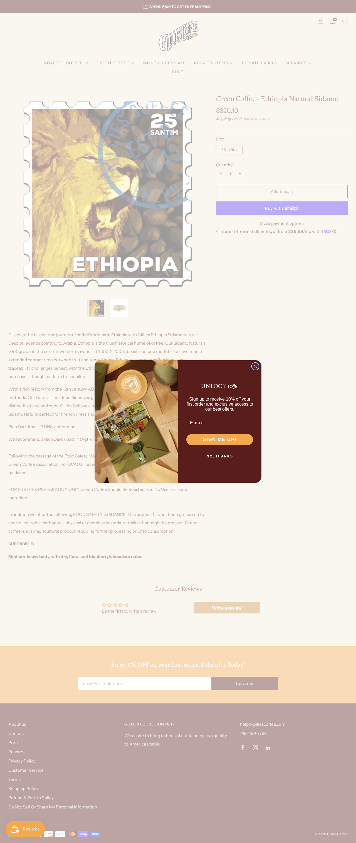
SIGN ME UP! (220, 439)
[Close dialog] (255, 366)
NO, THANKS (220, 456)
